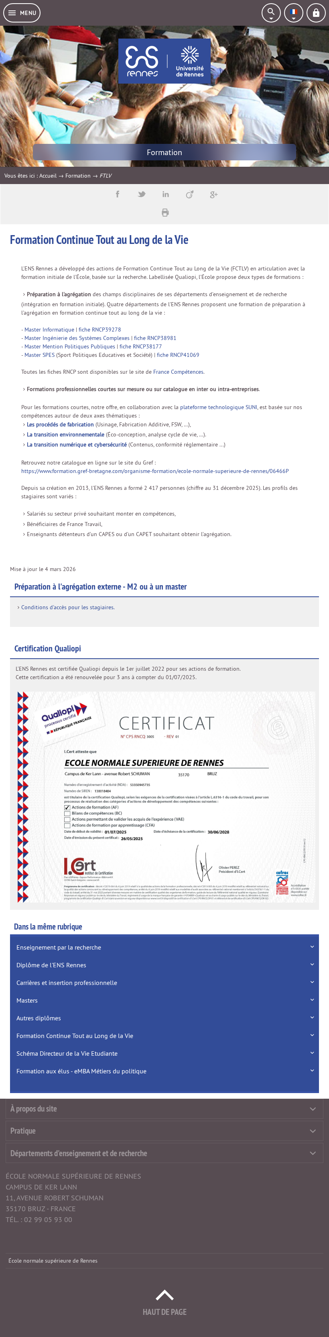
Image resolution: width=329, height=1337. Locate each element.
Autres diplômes (38, 1018)
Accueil (48, 175)
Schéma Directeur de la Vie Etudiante (67, 1053)
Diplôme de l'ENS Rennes (51, 965)
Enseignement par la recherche (58, 947)
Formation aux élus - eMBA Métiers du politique (81, 1071)
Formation (78, 175)
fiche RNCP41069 (178, 354)
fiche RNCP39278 (100, 329)
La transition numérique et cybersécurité (77, 444)
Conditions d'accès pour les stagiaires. (68, 607)
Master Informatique (49, 329)
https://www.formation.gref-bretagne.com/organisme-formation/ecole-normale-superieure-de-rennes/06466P (155, 471)
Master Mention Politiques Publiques (69, 346)
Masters (27, 1000)
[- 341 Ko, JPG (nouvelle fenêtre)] (167, 797)
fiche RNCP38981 (155, 338)
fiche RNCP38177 (141, 346)
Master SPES (39, 354)
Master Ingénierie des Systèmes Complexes (77, 338)
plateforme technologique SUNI (218, 407)
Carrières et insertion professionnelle (66, 983)
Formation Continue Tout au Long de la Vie (74, 1036)
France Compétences (178, 371)
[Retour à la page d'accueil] (164, 61)
